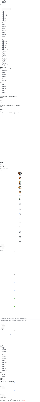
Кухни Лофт (3, 52)
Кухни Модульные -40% (5, 64)
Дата (0, 327)
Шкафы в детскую (4, 44)
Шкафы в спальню (4, 16)
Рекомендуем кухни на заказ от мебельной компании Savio (4, 345)
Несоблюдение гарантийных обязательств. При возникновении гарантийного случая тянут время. (13, 320)
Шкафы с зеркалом (4, 14)
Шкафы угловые (4, 18)
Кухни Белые (4, 25)
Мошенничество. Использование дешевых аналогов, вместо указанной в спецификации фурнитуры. (14, 318)
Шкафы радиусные (4, 48)
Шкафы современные (5, 11)
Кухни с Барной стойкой (5, 58)
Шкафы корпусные (4, 12)
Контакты (3, 37)
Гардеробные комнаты (5, 21)
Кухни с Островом (4, 30)
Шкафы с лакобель (4, 19)
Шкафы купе (3, 13)
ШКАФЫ (1, 4)
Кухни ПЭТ (3, 32)
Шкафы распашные (4, 42)
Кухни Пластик (4, 33)
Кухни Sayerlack (4, 34)
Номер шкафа (2, 397)
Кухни (2, 50)
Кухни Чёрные (4, 54)
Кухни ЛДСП (3, 31)
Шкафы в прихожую (4, 17)
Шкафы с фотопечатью (5, 20)
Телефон (1, 246)
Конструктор (3, 36)
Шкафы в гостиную (4, 15)
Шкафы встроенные (4, 40)
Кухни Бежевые (4, 27)
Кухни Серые (4, 26)
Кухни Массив (4, 62)
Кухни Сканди (4, 23)
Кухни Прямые (4, 29)
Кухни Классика (4, 24)
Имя (0, 324)
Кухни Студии (4, 35)
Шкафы (2, 10)
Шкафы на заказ (3, 85)
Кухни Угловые (4, 28)
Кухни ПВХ (3, 60)
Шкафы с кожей (4, 46)
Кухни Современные (5, 22)
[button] (20, 38)
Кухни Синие (4, 56)
